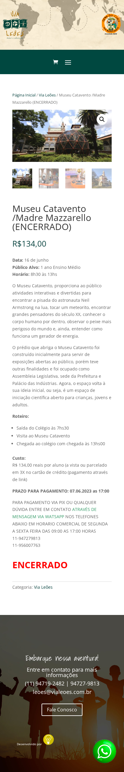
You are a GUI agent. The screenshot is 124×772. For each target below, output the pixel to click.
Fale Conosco (62, 709)
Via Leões (47, 95)
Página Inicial (24, 95)
